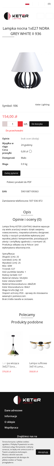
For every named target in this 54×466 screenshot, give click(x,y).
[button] (48, 4)
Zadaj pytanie (11, 173)
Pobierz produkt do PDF (19, 181)
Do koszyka (37, 123)
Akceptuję (43, 452)
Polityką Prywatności (19, 444)
